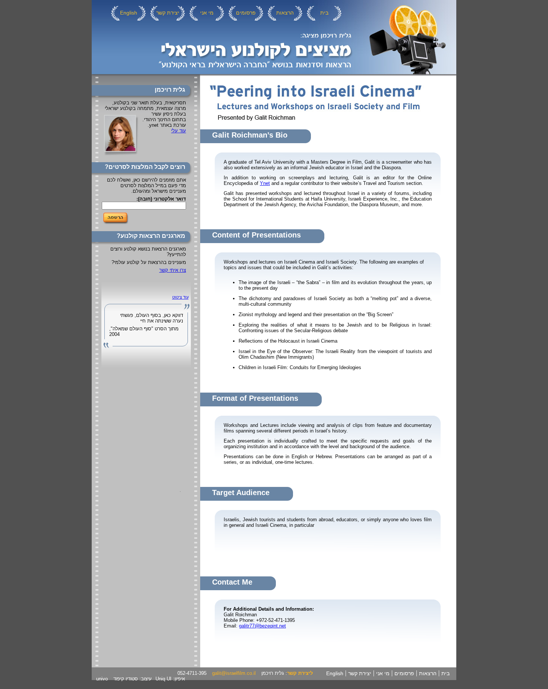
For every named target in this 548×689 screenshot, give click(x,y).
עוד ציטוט (180, 297)
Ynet (265, 183)
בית (324, 13)
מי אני (207, 13)
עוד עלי (178, 130)
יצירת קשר (167, 13)
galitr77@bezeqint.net (262, 626)
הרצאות (285, 13)
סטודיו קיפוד (125, 679)
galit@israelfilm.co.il (234, 673)
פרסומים (246, 13)
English (128, 13)
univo (102, 679)
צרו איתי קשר (172, 270)
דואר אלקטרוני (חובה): (161, 199)
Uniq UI (163, 679)
